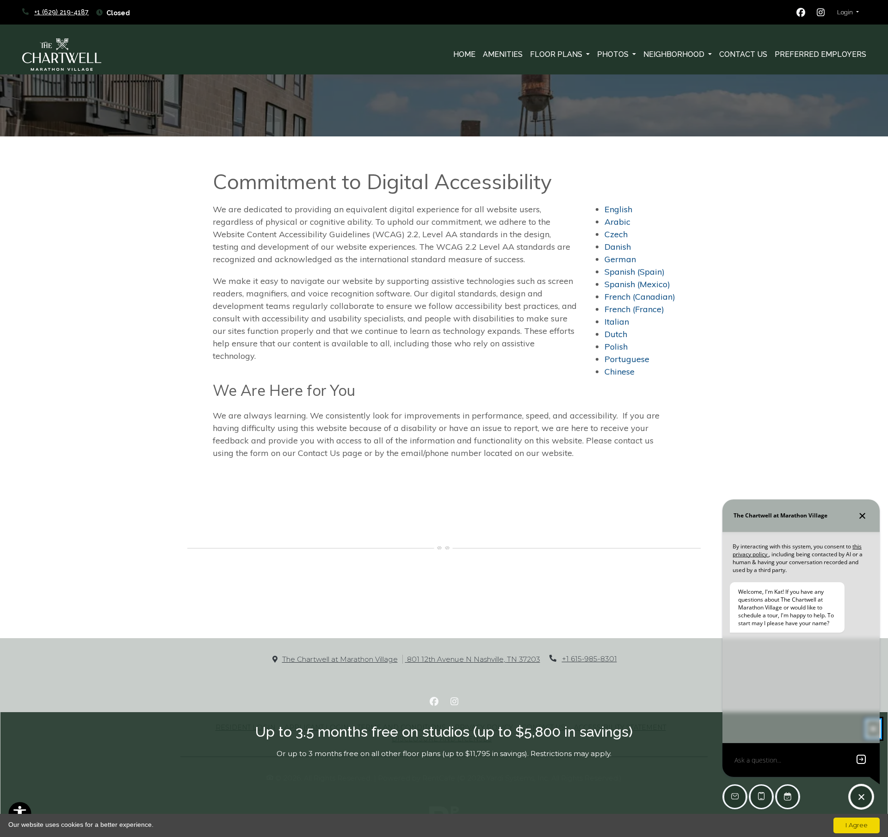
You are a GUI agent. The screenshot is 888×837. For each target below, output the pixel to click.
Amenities (503, 54)
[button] (848, 12)
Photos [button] (613, 54)
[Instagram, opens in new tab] (821, 12)
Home (464, 54)
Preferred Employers (820, 54)
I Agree (856, 825)
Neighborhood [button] (674, 54)
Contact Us (743, 54)
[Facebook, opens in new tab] (801, 12)
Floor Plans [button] (557, 54)
